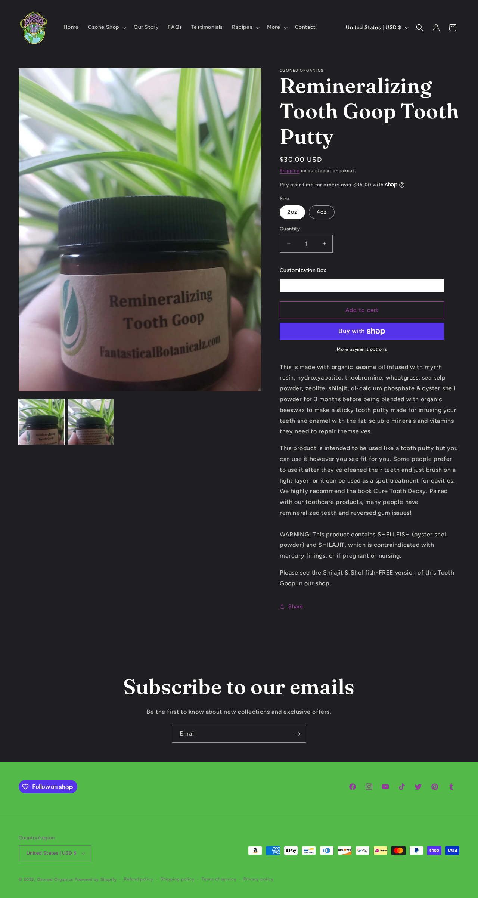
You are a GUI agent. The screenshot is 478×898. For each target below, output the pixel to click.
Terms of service (219, 879)
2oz (292, 212)
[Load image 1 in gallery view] (41, 422)
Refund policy (138, 879)
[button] (106, 27)
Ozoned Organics (55, 879)
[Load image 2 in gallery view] (91, 422)
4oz (322, 212)
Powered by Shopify (96, 879)
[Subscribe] (297, 734)
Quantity (290, 229)
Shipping (290, 170)
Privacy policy (258, 879)
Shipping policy (178, 879)
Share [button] (295, 606)
